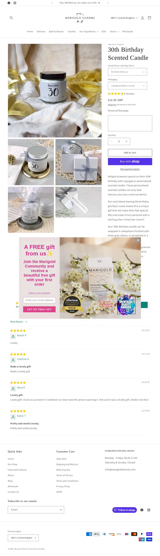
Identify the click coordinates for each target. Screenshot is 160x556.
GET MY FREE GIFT (39, 309)
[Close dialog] (138, 240)
